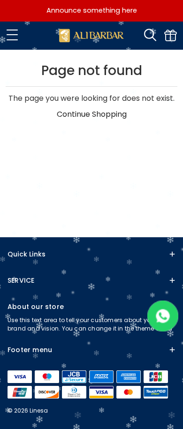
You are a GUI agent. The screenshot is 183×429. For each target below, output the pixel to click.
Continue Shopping (92, 114)
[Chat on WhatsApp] (162, 329)
